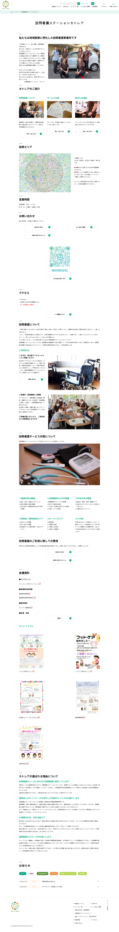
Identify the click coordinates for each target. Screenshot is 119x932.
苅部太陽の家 (42, 874)
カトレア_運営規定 (25, 608)
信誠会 (31, 874)
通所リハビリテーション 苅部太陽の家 (85, 916)
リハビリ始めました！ (26, 671)
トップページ (16, 12)
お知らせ (65, 6)
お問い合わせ (78, 923)
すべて (23, 874)
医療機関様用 (79, 717)
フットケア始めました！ (82, 671)
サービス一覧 (75, 6)
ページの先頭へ (107, 907)
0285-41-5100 (38, 227)
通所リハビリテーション (68, 874)
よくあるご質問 (85, 6)
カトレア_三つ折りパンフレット (29, 584)
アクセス (94, 920)
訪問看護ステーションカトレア (83, 913)
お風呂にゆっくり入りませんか (28, 717)
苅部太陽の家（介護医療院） (82, 910)
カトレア (53, 874)
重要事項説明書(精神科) (26, 598)
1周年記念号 (23, 764)
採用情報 (94, 6)
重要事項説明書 (24, 594)
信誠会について (56, 6)
